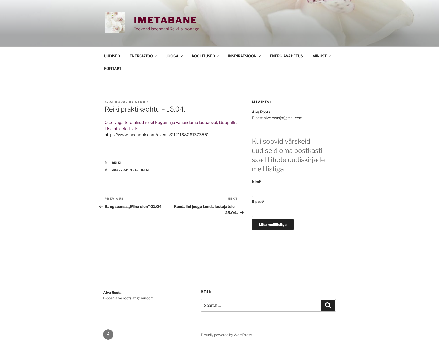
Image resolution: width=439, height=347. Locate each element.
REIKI (117, 162)
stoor (141, 102)
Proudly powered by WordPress (226, 334)
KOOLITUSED (203, 56)
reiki (145, 170)
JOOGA (172, 56)
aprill (130, 170)
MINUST (319, 56)
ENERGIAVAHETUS (286, 56)
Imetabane (165, 20)
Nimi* (257, 181)
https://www (116, 134)
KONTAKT (112, 68)
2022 (116, 170)
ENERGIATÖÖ (141, 56)
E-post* (258, 201)
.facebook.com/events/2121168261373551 (168, 134)
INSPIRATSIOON (242, 56)
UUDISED (112, 56)
